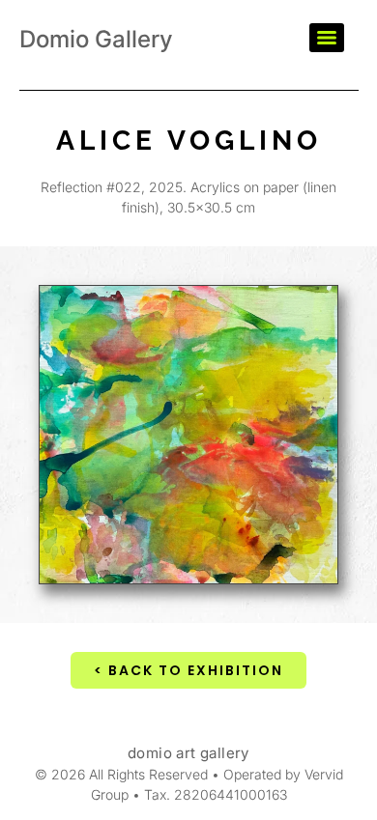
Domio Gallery (96, 39)
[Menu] (326, 37)
